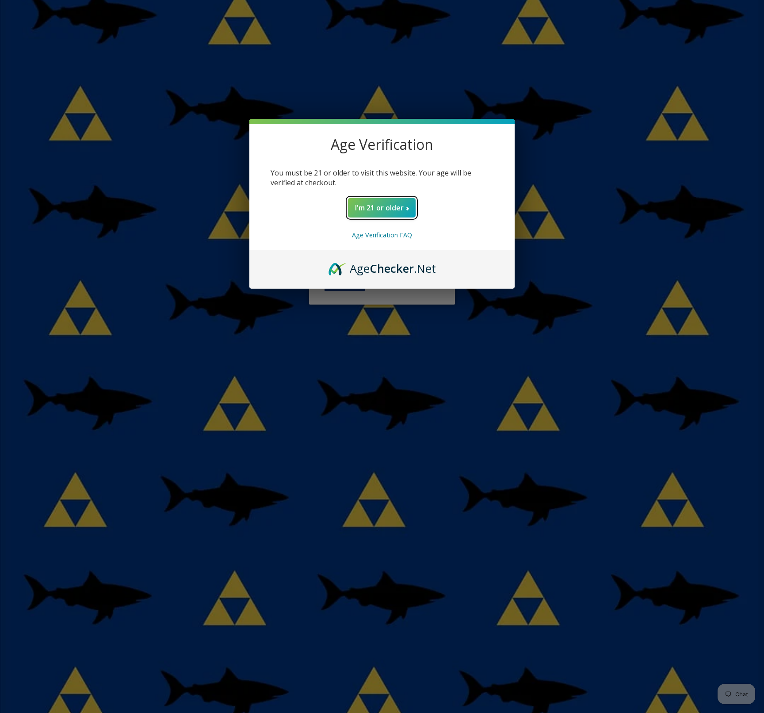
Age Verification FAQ (382, 235)
